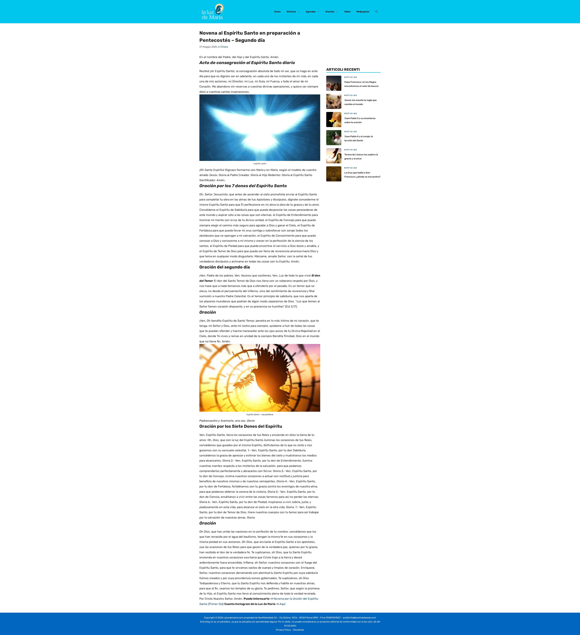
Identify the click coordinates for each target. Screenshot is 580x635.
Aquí (282, 604)
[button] (376, 11)
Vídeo (347, 11)
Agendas (311, 11)
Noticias (291, 11)
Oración (329, 11)
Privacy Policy (283, 630)
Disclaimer (298, 630)
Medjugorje (362, 11)
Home (277, 11)
